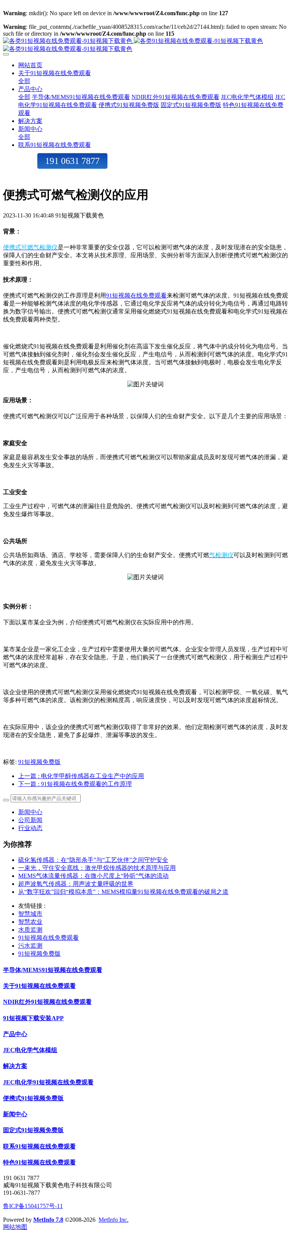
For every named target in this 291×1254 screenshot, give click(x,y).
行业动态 (30, 828)
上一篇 (81, 776)
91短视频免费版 (39, 762)
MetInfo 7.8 (48, 1219)
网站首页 (30, 65)
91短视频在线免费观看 (136, 295)
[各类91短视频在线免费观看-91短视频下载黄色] (145, 45)
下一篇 (75, 784)
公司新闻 (30, 820)
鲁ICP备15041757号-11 (33, 1206)
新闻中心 (30, 812)
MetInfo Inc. (113, 1219)
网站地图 (15, 1227)
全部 (24, 81)
